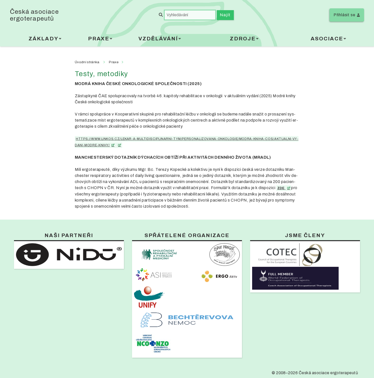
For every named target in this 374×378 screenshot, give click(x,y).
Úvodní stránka (87, 62)
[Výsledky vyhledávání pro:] (188, 15)
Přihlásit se (344, 15)
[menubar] (187, 39)
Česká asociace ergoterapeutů (34, 15)
